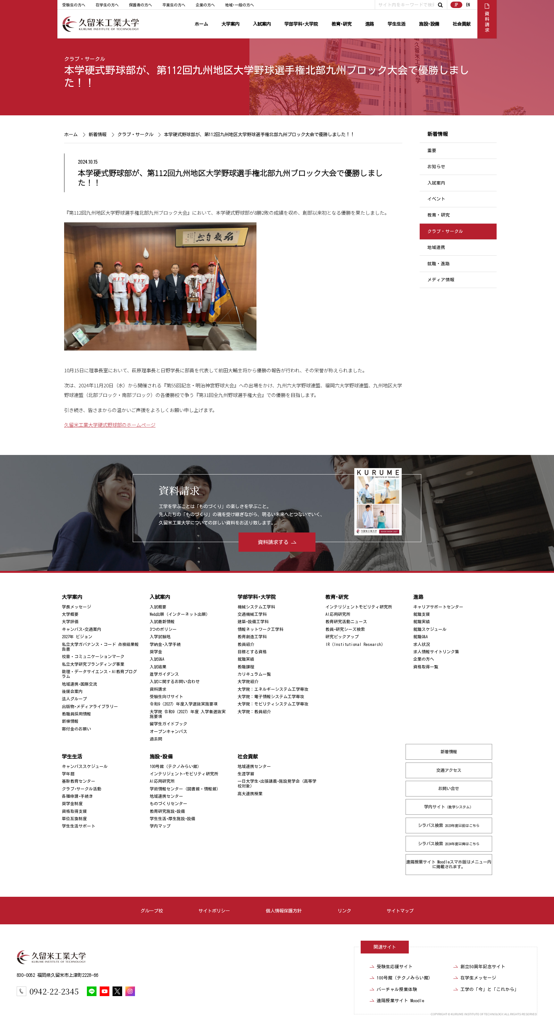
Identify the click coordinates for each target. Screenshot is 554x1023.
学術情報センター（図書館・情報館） (185, 789)
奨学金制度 (72, 804)
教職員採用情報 (76, 714)
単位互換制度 (74, 819)
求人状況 (421, 644)
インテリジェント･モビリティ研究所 (184, 774)
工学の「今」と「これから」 (489, 989)
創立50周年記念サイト (482, 966)
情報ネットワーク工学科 (260, 629)
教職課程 (246, 667)
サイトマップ (400, 910)
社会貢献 (462, 23)
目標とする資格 (252, 652)
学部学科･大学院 (301, 23)
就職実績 (246, 659)
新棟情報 (70, 721)
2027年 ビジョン (77, 637)
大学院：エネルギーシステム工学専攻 (273, 689)
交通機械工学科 (252, 614)
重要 (431, 150)
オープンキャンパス (168, 732)
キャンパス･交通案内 (81, 629)
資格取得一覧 (425, 667)
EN (468, 5)
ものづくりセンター (168, 804)
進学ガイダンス (164, 674)
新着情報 (97, 134)
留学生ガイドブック (168, 724)
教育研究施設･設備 (167, 811)
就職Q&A (420, 637)
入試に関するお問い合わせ (175, 682)
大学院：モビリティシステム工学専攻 (273, 704)
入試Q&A (157, 659)
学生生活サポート (78, 826)
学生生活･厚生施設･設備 (172, 819)
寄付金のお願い (76, 729)
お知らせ (436, 166)
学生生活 (397, 23)
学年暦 (68, 774)
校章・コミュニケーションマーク (93, 657)
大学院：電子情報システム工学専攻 (271, 697)
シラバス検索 (449, 825)
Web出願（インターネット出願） (180, 614)
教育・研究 (438, 215)
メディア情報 (440, 279)
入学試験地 (160, 637)
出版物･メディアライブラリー (90, 707)
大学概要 (70, 614)
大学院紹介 (248, 682)
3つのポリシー (163, 629)
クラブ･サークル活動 (81, 789)
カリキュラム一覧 (254, 674)
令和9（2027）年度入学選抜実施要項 (184, 704)
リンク (344, 910)
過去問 (156, 739)
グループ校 (151, 910)
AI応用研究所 (337, 614)
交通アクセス (448, 770)
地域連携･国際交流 (79, 684)
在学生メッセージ (478, 978)
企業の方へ (205, 5)
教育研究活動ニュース (346, 622)
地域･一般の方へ (239, 5)
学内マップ (160, 826)
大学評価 (70, 622)
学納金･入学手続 (165, 644)
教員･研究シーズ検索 (345, 629)
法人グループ (74, 699)
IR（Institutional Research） (355, 644)
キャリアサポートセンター (438, 607)
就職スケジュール (430, 629)
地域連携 (436, 247)
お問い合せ (449, 789)
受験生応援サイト (395, 966)
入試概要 (158, 607)
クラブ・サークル (84, 59)
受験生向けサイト (166, 697)
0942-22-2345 (54, 991)
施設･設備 (429, 23)
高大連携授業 (250, 794)
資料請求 (158, 689)
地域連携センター (166, 796)
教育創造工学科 (252, 637)
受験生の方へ (73, 5)
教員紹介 (246, 644)
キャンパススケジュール (85, 766)
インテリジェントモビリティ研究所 (358, 607)
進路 (369, 23)
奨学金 (156, 652)
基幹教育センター (78, 781)
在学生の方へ (107, 5)
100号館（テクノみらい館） (175, 766)
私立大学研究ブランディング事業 (93, 664)
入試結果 (158, 667)
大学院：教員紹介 (254, 712)
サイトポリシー (214, 910)
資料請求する (273, 542)
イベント (436, 199)
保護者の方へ (140, 5)
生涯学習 (246, 774)
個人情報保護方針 (284, 910)
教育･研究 (342, 23)
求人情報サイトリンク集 (436, 652)
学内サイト (449, 807)
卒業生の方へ (173, 5)
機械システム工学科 (256, 607)
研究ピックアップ (342, 637)
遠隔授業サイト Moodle (448, 864)
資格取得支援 (74, 811)
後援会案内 (72, 691)
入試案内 (262, 23)
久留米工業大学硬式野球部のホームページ (109, 424)
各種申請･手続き (77, 796)
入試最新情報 (162, 622)
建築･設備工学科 (253, 622)
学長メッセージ (76, 607)
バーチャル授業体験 (397, 989)
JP (456, 5)
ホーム (201, 23)
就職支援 (421, 614)
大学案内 (230, 23)
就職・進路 (438, 263)
